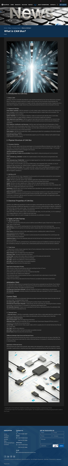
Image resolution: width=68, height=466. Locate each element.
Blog (35, 4)
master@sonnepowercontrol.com (27, 452)
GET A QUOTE (63, 4)
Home (12, 4)
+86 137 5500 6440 (23, 444)
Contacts (53, 4)
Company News (16, 28)
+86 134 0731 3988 (22, 447)
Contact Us (19, 430)
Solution (24, 4)
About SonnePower (43, 4)
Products (17, 4)
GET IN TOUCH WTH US (47, 430)
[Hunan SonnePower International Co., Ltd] (5, 4)
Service (30, 4)
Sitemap (46, 459)
